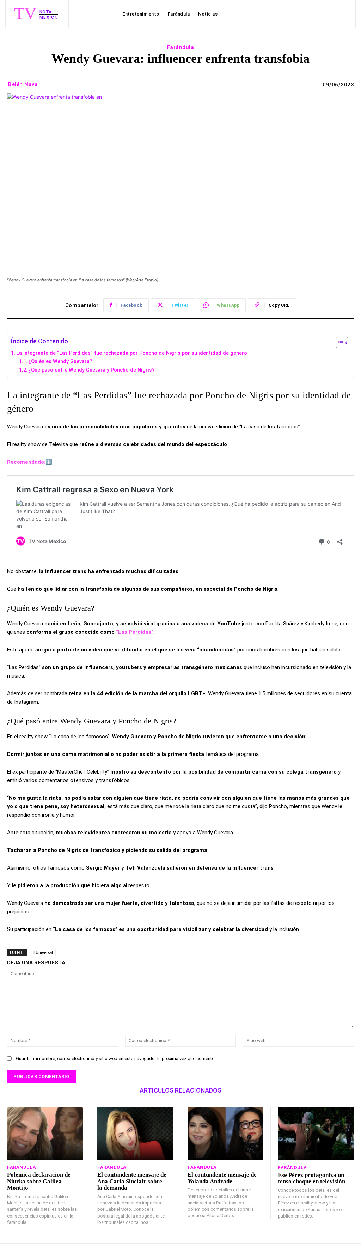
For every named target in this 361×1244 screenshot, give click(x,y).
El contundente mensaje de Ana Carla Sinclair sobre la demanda (131, 1181)
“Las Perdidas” (134, 632)
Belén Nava (23, 84)
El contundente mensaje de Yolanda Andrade (222, 1178)
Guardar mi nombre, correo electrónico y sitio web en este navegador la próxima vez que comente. (115, 1058)
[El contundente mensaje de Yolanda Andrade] (225, 1133)
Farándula (180, 47)
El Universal (42, 952)
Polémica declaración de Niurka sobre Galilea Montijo (39, 1181)
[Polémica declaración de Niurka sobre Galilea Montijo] (45, 1133)
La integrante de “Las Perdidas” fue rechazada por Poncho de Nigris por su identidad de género (131, 353)
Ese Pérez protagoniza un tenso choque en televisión (311, 1178)
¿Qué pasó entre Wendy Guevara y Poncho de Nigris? (91, 370)
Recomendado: (26, 462)
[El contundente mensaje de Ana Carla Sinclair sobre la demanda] (135, 1133)
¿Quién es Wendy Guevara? (60, 361)
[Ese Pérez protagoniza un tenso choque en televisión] (316, 1133)
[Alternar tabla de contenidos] (339, 343)
